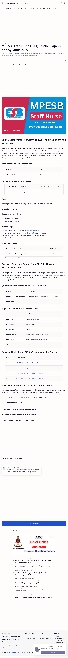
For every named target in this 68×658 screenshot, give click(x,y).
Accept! (53, 652)
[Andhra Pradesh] (26, 594)
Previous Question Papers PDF (13, 3)
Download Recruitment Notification (13, 258)
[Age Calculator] (18, 8)
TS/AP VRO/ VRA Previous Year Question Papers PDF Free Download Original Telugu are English (33, 582)
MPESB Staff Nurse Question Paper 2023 (27, 363)
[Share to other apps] (26, 65)
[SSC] (44, 8)
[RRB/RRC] (31, 8)
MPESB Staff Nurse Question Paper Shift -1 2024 (29, 378)
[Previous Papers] (8, 8)
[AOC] (22, 558)
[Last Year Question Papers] (28, 578)
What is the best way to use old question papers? (19, 420)
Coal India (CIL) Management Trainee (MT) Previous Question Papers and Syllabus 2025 (34, 574)
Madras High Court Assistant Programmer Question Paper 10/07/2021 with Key (33, 590)
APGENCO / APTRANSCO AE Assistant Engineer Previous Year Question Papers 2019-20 (34, 598)
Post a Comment (34, 523)
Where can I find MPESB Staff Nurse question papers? (20, 409)
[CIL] (23, 570)
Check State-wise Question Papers (12, 458)
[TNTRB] (48, 8)
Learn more (54, 648)
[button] (61, 3)
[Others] (32, 594)
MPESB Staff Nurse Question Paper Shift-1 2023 (29, 368)
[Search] (64, 3)
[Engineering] (55, 8)
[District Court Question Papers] (29, 586)
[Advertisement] (34, 27)
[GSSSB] (62, 8)
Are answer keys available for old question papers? (20, 414)
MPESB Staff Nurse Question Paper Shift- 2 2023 (29, 373)
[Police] (25, 8)
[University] (38, 8)
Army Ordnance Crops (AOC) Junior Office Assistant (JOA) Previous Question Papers (33, 561)
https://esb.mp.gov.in (32, 231)
